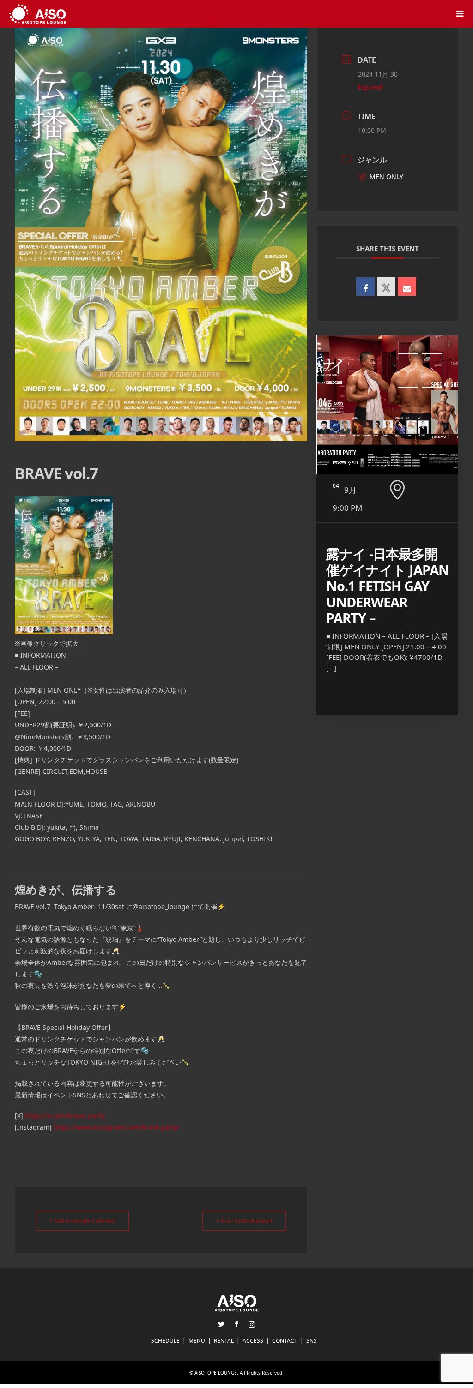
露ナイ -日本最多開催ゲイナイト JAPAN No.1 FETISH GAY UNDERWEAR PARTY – (387, 585)
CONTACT (284, 1341)
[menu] (459, 14)
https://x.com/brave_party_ (66, 1115)
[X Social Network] (386, 286)
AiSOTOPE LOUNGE (215, 1373)
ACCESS (253, 1341)
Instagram (252, 1324)
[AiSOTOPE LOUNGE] (37, 14)
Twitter (221, 1324)
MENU (196, 1341)
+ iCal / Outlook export (244, 1221)
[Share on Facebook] (365, 286)
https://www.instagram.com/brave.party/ (117, 1127)
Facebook (236, 1324)
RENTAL (224, 1341)
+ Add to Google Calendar (82, 1221)
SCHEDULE (165, 1341)
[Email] (407, 286)
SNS (311, 1341)
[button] (408, 370)
